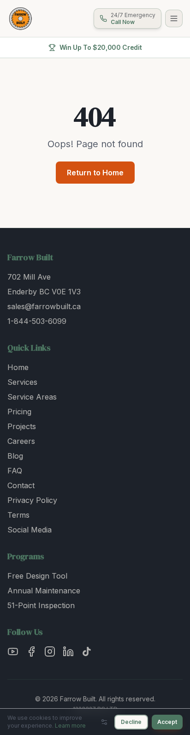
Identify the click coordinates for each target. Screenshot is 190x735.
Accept (167, 721)
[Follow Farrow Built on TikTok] (86, 651)
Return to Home (95, 172)
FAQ (14, 470)
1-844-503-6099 (36, 321)
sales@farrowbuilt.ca (44, 306)
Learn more (70, 725)
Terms (18, 515)
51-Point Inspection (41, 605)
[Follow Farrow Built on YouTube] (12, 651)
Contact (21, 485)
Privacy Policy (32, 500)
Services (22, 382)
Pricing (19, 411)
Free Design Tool (37, 575)
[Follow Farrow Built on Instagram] (49, 651)
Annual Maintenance (43, 590)
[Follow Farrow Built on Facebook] (31, 651)
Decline (131, 721)
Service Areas (32, 396)
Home (18, 367)
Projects (21, 426)
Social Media (29, 529)
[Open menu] (174, 18)
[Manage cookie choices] (104, 722)
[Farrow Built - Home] (20, 18)
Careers (21, 441)
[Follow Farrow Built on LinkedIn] (68, 651)
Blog (15, 455)
